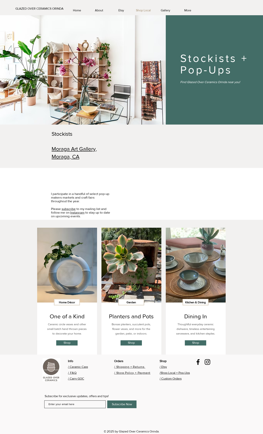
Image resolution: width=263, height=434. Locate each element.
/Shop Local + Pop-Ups (175, 372)
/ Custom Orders (171, 378)
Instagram (77, 212)
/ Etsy (163, 366)
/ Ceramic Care (78, 366)
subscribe (69, 209)
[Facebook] (198, 362)
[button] (67, 302)
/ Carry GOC (76, 378)
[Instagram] (207, 362)
